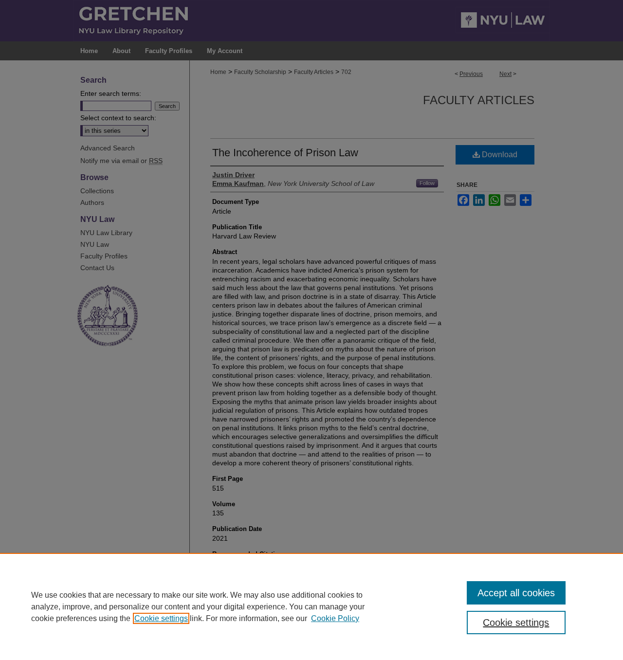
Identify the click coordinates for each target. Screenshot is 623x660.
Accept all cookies (516, 592)
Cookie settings (161, 618)
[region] (311, 606)
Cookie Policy (335, 618)
